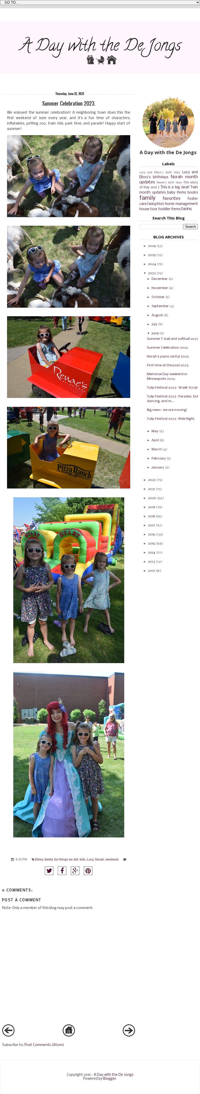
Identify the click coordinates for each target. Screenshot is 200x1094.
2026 (152, 246)
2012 (151, 571)
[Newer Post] (8, 1036)
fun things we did (66, 859)
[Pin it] (88, 871)
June (155, 333)
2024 (152, 264)
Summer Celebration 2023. (168, 347)
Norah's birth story (169, 182)
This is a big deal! (175, 187)
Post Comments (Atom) (44, 1045)
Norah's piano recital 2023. (168, 356)
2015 (151, 543)
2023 (152, 273)
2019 (151, 507)
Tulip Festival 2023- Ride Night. (171, 419)
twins (186, 209)
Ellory (39, 859)
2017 (151, 525)
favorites (171, 198)
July (154, 324)
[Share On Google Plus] (75, 871)
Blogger (109, 1079)
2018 (151, 516)
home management (181, 204)
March (157, 449)
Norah (99, 859)
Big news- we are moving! (167, 410)
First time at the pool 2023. (168, 365)
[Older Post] (129, 1036)
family (49, 859)
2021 (151, 489)
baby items (176, 193)
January (158, 467)
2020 (152, 498)
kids (82, 859)
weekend (111, 859)
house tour (148, 209)
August (157, 315)
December (160, 279)
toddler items (169, 209)
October (158, 297)
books (193, 193)
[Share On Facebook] (62, 871)
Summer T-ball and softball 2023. (173, 339)
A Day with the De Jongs (113, 1075)
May (155, 431)
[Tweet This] (49, 871)
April (155, 440)
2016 (151, 534)
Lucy (90, 859)
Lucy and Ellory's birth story (159, 172)
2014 (151, 552)
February (159, 458)
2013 (151, 561)
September (160, 306)
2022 (152, 480)
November (160, 288)
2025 (151, 255)
